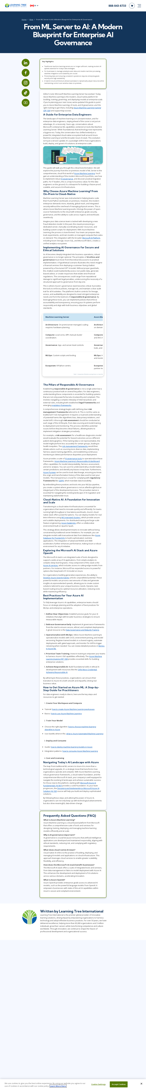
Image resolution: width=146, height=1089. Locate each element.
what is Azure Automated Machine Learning (84, 733)
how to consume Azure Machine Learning (80, 751)
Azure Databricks (68, 523)
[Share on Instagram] (26, 83)
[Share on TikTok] (26, 93)
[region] (73, 1084)
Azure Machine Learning (84, 173)
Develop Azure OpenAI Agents (56, 577)
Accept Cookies (119, 1084)
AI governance (67, 179)
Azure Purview (49, 472)
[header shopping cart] (132, 6)
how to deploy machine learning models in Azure (71, 747)
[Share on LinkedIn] (26, 63)
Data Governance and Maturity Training (82, 630)
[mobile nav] (139, 5)
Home (24, 19)
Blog (31, 19)
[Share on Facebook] (26, 73)
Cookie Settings (98, 1084)
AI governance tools (73, 458)
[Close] (141, 1084)
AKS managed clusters (70, 517)
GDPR (61, 480)
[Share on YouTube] (26, 103)
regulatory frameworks (61, 405)
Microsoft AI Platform (91, 238)
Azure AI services (50, 565)
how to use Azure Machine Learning (66, 713)
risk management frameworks (75, 446)
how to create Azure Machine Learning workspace (73, 709)
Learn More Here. (58, 1086)
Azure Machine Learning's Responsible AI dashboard (77, 461)
